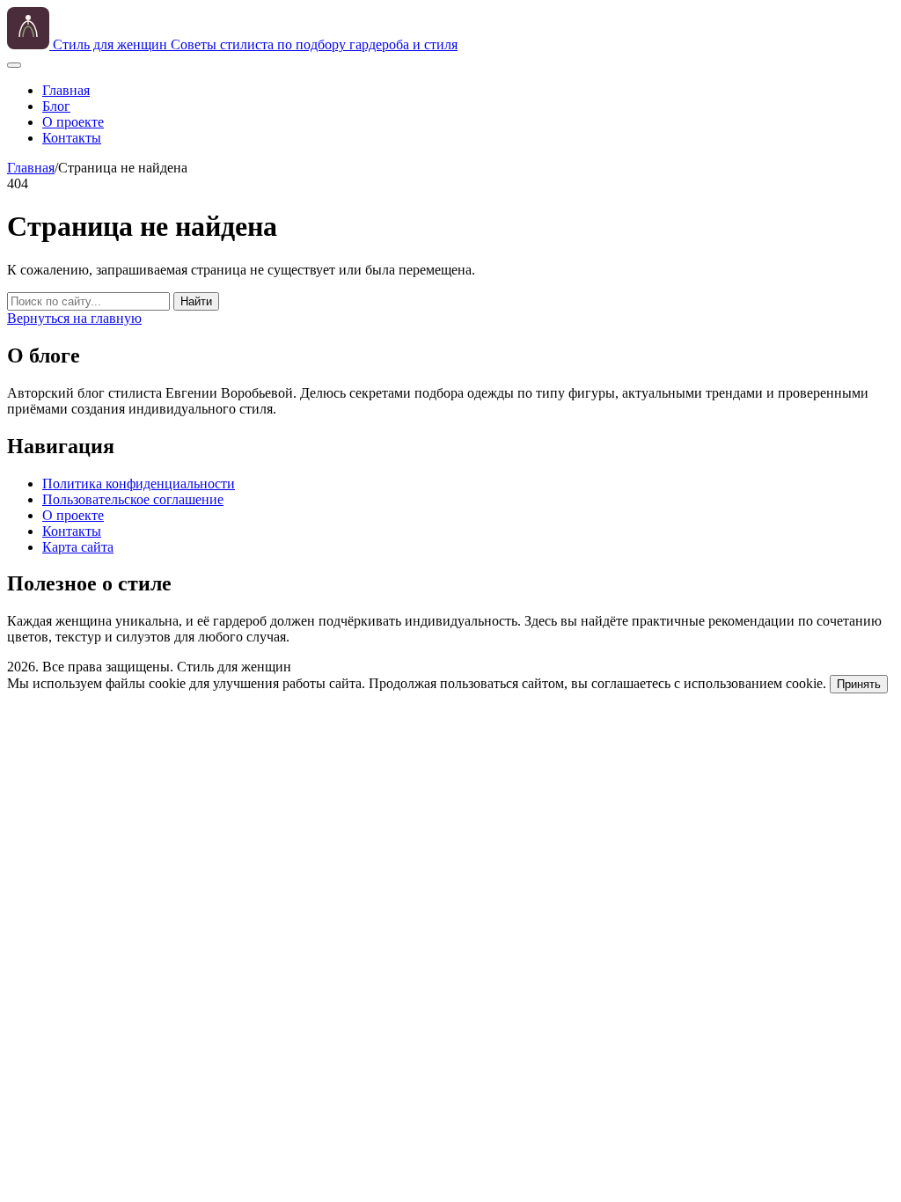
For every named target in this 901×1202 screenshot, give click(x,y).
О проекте (73, 121)
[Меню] (14, 65)
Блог (56, 106)
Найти (196, 301)
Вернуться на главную (74, 318)
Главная (66, 90)
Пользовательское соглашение (132, 499)
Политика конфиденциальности (138, 483)
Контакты (71, 137)
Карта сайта (78, 546)
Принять (859, 684)
